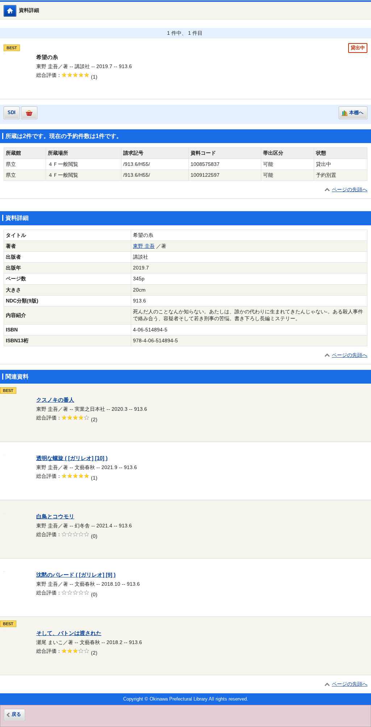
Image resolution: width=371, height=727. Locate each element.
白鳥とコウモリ (55, 516)
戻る (16, 714)
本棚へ (356, 112)
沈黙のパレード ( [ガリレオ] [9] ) (76, 575)
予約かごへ (29, 112)
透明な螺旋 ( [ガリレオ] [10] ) (72, 458)
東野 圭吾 (144, 246)
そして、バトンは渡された (68, 633)
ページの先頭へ (349, 189)
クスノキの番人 (55, 400)
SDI (12, 112)
